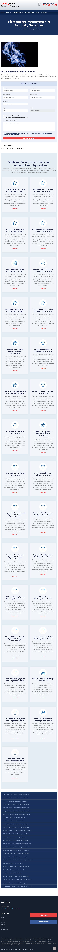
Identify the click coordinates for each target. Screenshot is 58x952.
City (4, 108)
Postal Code (6, 101)
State (31, 108)
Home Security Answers (13, 949)
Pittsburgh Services (18, 12)
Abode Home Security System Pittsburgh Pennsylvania (43, 230)
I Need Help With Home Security (12, 115)
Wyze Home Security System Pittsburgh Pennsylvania (43, 190)
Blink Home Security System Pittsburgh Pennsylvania (43, 514)
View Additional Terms (13, 134)
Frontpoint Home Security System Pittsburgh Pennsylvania (15, 557)
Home (2, 12)
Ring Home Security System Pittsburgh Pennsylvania (43, 556)
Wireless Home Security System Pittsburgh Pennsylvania (15, 351)
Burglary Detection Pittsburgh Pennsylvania (43, 392)
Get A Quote (43, 915)
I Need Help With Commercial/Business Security (16, 117)
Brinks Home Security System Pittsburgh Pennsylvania (15, 392)
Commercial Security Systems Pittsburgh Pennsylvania (43, 310)
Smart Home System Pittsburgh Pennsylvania (43, 598)
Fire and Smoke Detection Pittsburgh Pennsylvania (43, 350)
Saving (37, 12)
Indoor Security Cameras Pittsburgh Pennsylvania (43, 720)
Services (3, 924)
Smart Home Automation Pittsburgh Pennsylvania (15, 270)
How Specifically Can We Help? (10, 120)
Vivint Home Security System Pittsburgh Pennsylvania (15, 230)
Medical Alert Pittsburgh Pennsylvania (15, 432)
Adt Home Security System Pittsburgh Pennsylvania (15, 840)
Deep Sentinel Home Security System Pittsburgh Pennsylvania (15, 515)
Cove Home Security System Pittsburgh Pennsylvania (15, 310)
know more (15, 208)
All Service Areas (29, 12)
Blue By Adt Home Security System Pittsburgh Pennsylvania (17, 830)
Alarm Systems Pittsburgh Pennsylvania (15, 474)
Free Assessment (43, 921)
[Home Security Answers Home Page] (10, 5)
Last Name (32, 88)
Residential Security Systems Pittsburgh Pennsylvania (15, 720)
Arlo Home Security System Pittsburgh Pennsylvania (15, 680)
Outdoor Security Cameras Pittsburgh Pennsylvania (43, 270)
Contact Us (4, 927)
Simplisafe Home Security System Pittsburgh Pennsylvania (43, 433)
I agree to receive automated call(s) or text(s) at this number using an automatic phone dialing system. (28, 134)
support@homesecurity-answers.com (13, 148)
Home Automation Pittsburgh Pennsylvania (43, 680)
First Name (5, 88)
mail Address (6, 94)
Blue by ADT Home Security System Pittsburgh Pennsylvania (15, 639)
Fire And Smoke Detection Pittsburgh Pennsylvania (15, 883)
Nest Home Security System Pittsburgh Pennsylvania (43, 474)
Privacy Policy (4, 929)
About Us (8, 12)
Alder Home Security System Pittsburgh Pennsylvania (43, 638)
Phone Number (33, 94)
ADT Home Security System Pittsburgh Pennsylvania (15, 598)
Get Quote (44, 12)
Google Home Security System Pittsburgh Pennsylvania (15, 190)
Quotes (3, 922)
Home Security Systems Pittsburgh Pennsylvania (15, 760)
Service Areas (24, 29)
